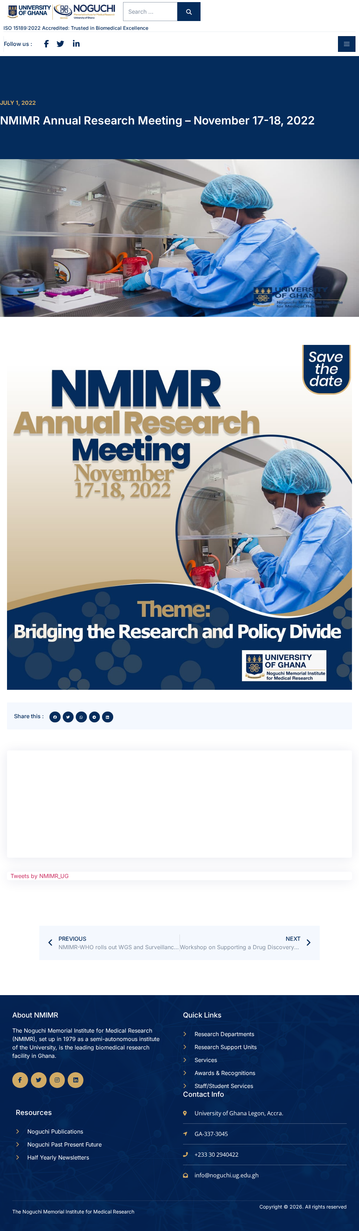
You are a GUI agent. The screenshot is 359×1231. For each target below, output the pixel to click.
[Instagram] (57, 1080)
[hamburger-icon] (346, 44)
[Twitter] (39, 1080)
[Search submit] (189, 11)
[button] (55, 717)
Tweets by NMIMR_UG (40, 875)
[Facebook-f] (20, 1080)
